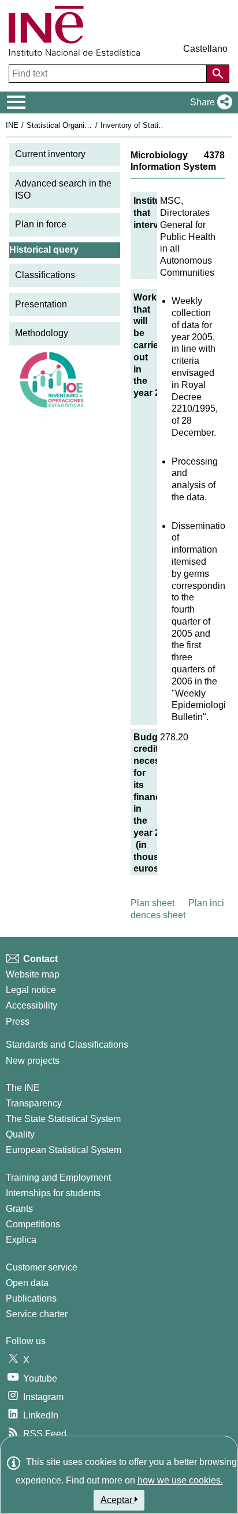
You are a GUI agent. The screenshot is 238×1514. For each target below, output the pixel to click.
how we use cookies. (180, 1480)
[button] (208, 102)
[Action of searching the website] (217, 73)
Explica (21, 1240)
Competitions (33, 1224)
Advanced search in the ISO (63, 189)
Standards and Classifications (67, 1044)
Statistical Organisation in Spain (80, 125)
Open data (27, 1283)
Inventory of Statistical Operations (158, 125)
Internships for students (53, 1193)
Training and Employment (58, 1177)
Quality (20, 1134)
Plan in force (40, 224)
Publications (31, 1298)
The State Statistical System (63, 1119)
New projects (33, 1061)
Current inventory (50, 154)
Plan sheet (152, 903)
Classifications (45, 275)
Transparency (34, 1103)
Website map (33, 974)
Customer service (41, 1267)
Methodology (41, 333)
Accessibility (31, 1005)
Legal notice (31, 990)
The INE (23, 1088)
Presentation (41, 304)
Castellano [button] (205, 49)
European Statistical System (63, 1150)
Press (17, 1021)
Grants (19, 1209)
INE (12, 125)
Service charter (37, 1314)
